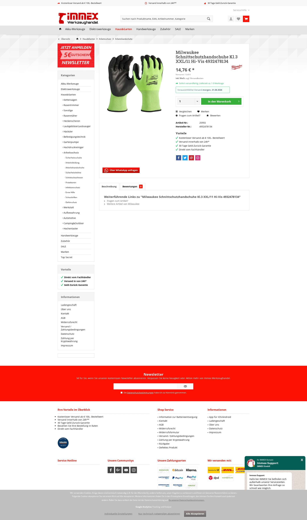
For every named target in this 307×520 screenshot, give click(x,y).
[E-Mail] (191, 157)
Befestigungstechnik (74, 136)
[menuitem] (240, 10)
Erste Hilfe (70, 192)
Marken (65, 251)
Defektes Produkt (168, 447)
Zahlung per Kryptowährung (69, 340)
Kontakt (65, 313)
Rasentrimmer (71, 105)
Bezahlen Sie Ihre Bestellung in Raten (78, 425)
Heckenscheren (71, 120)
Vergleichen (185, 111)
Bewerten (215, 115)
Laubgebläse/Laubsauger (77, 126)
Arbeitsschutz (71, 152)
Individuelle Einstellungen (118, 513)
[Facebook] (178, 157)
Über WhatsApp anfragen (123, 170)
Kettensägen (70, 99)
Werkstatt (68, 207)
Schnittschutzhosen (74, 177)
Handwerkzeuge (69, 235)
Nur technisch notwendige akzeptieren (159, 513)
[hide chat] (302, 459)
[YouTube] (126, 470)
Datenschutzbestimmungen (140, 392)
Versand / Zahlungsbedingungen (73, 328)
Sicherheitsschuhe (73, 157)
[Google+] (118, 470)
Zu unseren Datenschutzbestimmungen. (187, 500)
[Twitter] (185, 157)
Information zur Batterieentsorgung (178, 416)
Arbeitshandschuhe (74, 167)
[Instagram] (197, 157)
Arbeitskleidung (72, 162)
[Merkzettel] (238, 19)
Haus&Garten (68, 94)
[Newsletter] (76, 55)
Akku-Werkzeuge (70, 83)
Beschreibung (109, 186)
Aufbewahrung (71, 212)
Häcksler (68, 131)
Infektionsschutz (72, 187)
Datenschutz (67, 333)
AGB (63, 317)
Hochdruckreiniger (73, 147)
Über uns (66, 309)
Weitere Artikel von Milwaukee (122, 203)
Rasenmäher (70, 115)
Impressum (67, 345)
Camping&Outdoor (73, 223)
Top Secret (66, 257)
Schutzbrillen (71, 197)
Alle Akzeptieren (195, 513)
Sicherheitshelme (73, 172)
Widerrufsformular (169, 432)
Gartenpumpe (71, 142)
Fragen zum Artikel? (189, 115)
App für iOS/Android (220, 416)
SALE (63, 246)
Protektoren (70, 182)
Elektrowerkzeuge (70, 89)
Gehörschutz (71, 202)
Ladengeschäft (69, 304)
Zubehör (65, 240)
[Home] (60, 29)
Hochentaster (70, 228)
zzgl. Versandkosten (194, 78)
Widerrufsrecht (69, 322)
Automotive (69, 217)
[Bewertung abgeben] (203, 65)
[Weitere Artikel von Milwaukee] (236, 67)
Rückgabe (164, 443)
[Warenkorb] (246, 19)
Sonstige (68, 110)
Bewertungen (132, 186)
